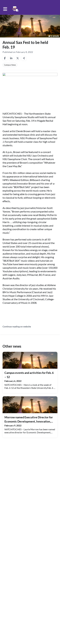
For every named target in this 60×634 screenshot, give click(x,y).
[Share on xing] (24, 58)
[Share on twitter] (17, 58)
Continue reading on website (17, 326)
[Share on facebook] (5, 58)
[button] (5, 9)
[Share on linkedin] (11, 58)
